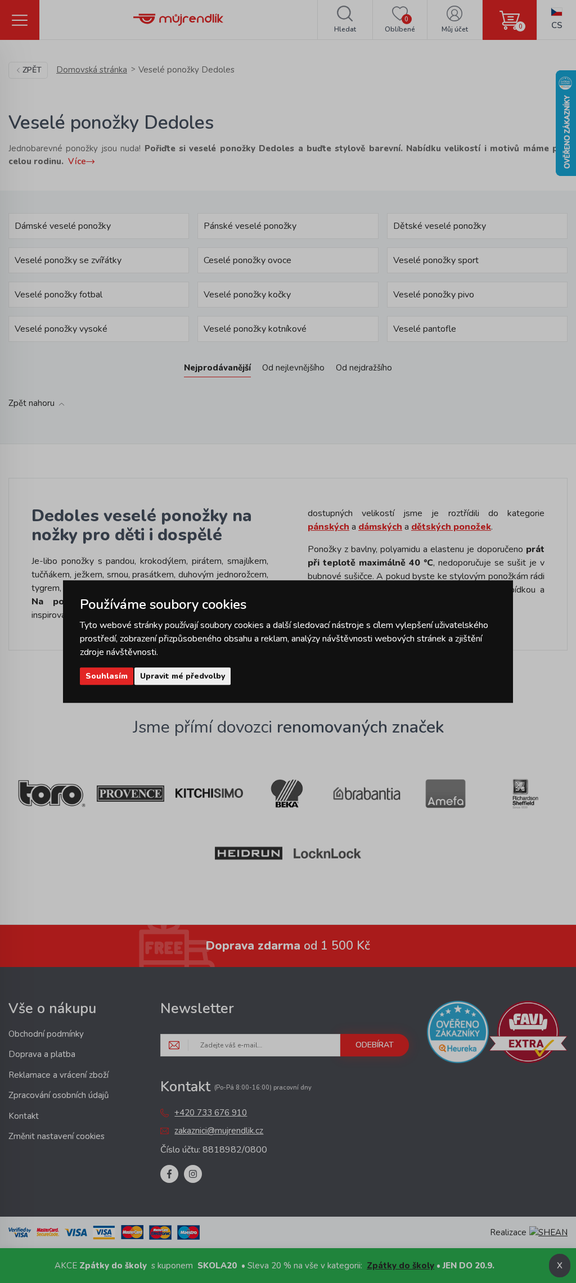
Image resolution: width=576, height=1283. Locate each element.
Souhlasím (107, 676)
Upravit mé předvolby (182, 676)
